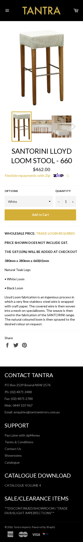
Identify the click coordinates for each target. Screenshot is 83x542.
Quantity (63, 191)
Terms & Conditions (19, 442)
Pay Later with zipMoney (22, 435)
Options (11, 191)
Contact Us (13, 449)
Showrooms (13, 455)
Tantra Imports (22, 527)
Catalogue (12, 462)
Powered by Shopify (43, 527)
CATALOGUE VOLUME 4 (23, 485)
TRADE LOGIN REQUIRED (55, 233)
